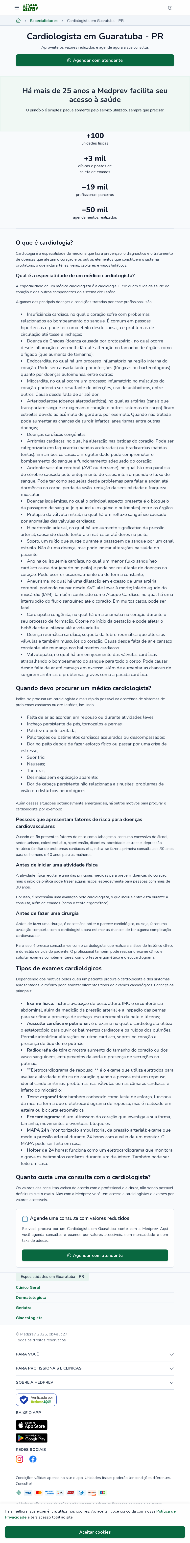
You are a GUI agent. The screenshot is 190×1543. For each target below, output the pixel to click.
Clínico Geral (28, 1287)
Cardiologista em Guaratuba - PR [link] (95, 20)
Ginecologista (29, 1318)
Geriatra (23, 1307)
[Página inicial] (18, 20)
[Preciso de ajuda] (170, 8)
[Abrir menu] (17, 8)
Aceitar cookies (95, 1532)
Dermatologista (31, 1297)
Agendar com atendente (98, 60)
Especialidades (44, 20)
